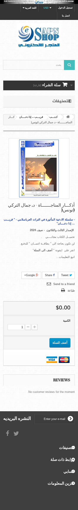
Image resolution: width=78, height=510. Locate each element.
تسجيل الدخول (65, 7)
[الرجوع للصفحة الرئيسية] (68, 117)
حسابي (69, 471)
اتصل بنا (66, 15)
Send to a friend (64, 284)
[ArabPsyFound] (39, 36)
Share (49, 275)
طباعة (71, 290)
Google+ (30, 275)
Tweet (65, 275)
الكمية (66, 320)
